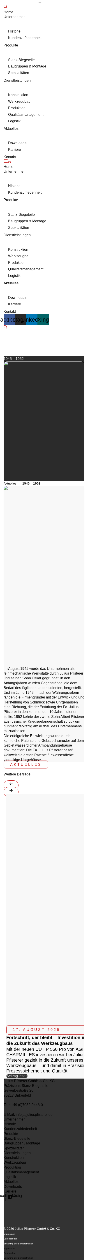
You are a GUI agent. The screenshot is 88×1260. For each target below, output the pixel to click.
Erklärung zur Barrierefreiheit (18, 1243)
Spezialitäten (18, 73)
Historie (14, 31)
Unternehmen (14, 17)
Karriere (14, 149)
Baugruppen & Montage (27, 66)
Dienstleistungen (17, 80)
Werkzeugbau (19, 101)
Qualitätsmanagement (25, 114)
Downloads (17, 143)
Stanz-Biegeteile (21, 60)
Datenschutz (10, 1238)
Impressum (9, 1234)
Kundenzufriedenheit (25, 38)
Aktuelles (11, 128)
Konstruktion (18, 95)
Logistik (14, 121)
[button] (44, 161)
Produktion (16, 108)
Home (8, 12)
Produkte (11, 45)
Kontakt (10, 157)
